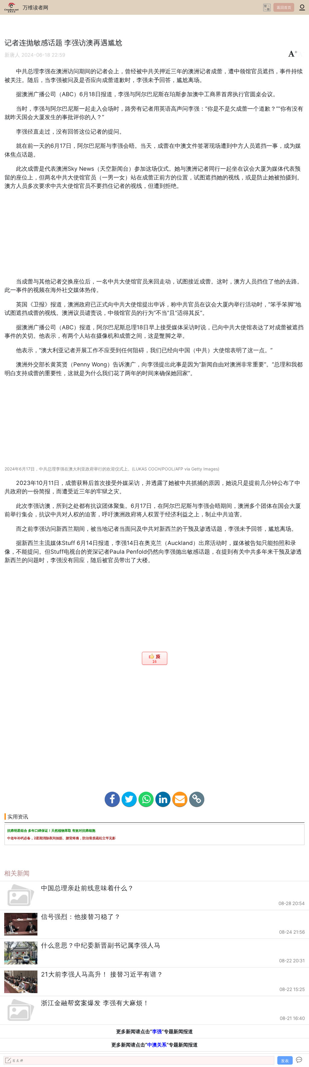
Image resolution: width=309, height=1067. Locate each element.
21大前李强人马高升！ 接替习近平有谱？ (102, 974)
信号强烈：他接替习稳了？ (81, 916)
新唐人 (12, 55)
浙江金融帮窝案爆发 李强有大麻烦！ (95, 1003)
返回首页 (284, 7)
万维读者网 (35, 7)
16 (154, 662)
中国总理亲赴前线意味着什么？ (87, 888)
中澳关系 (157, 1045)
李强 (157, 1031)
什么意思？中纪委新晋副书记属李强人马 (101, 945)
